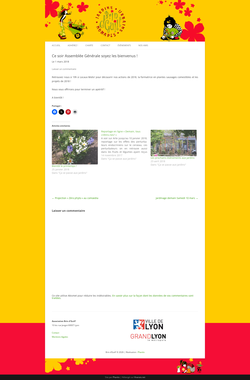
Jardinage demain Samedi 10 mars (177, 198)
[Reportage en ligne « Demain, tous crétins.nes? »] (126, 145)
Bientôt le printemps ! (64, 166)
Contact (105, 45)
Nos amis (143, 45)
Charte (89, 45)
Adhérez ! (73, 45)
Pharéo (141, 352)
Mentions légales (60, 336)
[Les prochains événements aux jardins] (174, 143)
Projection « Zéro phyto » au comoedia (75, 198)
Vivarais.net (139, 377)
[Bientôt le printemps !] (75, 147)
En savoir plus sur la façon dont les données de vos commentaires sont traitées (122, 297)
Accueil (56, 45)
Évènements (124, 45)
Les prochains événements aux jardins (173, 157)
